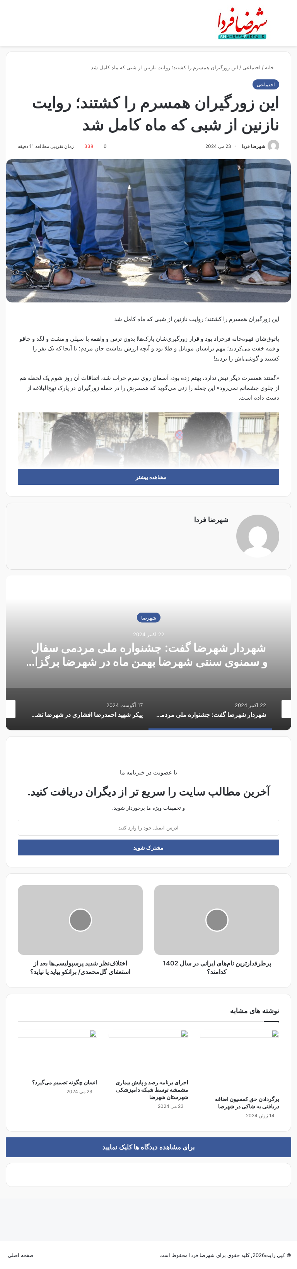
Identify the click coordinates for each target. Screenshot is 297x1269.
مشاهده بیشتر (151, 477)
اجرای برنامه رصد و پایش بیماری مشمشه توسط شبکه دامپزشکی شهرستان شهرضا (152, 1089)
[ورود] (23, 25)
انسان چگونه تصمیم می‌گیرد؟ (64, 1082)
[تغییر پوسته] (281, 25)
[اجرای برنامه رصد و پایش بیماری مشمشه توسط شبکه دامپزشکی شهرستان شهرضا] (148, 1052)
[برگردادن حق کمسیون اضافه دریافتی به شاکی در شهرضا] (239, 1060)
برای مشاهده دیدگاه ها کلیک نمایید (148, 1147)
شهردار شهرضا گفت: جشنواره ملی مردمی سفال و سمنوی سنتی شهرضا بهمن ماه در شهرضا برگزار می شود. (148, 661)
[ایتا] (44, 1255)
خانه (270, 67)
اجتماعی (251, 67)
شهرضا (148, 617)
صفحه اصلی (21, 1255)
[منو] (4, 25)
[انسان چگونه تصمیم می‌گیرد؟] (57, 1052)
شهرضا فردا (253, 146)
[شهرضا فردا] (243, 22)
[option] (148, 652)
